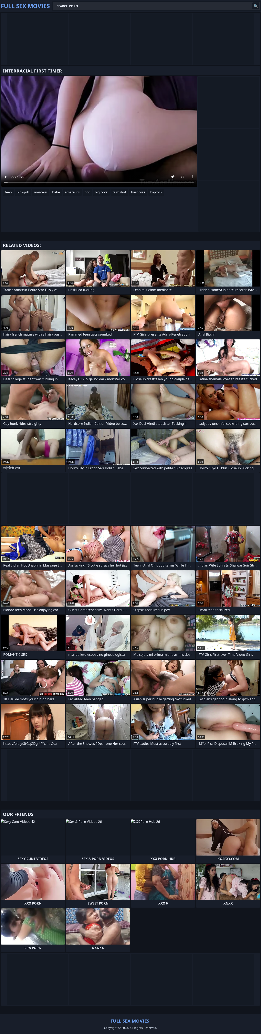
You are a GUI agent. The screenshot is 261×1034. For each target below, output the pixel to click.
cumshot (119, 192)
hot (87, 192)
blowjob (23, 192)
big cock (101, 192)
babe (56, 192)
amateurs (72, 192)
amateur (40, 192)
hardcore (138, 192)
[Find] (255, 5)
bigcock (156, 192)
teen (8, 192)
